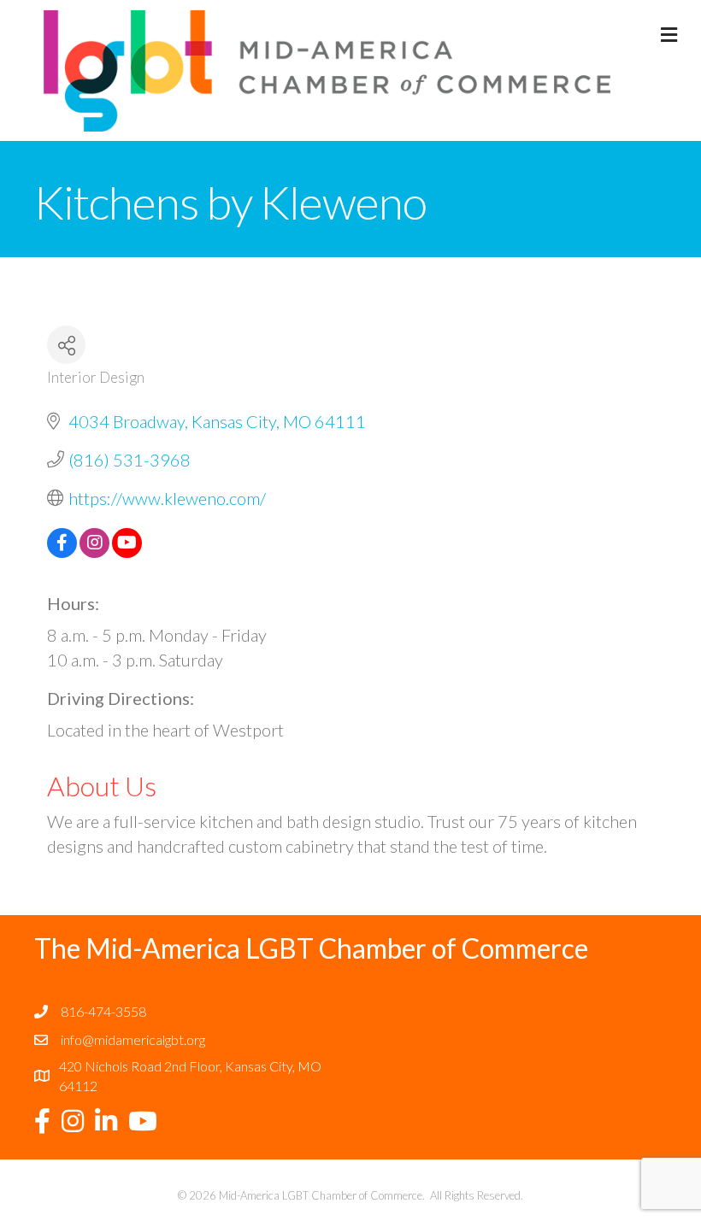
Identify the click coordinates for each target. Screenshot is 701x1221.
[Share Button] (66, 345)
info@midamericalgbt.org (133, 1039)
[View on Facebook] (62, 551)
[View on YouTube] (127, 551)
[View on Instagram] (94, 551)
